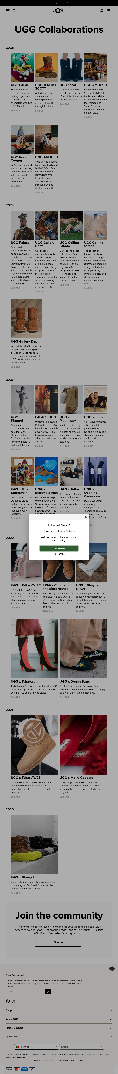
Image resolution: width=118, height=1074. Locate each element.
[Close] (86, 517)
